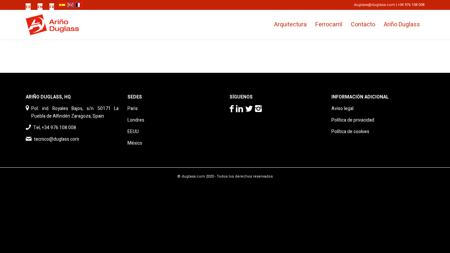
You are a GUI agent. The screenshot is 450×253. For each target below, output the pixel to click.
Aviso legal (342, 108)
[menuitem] (30, 7)
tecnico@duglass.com (56, 139)
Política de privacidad (352, 120)
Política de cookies (350, 131)
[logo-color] (58, 25)
